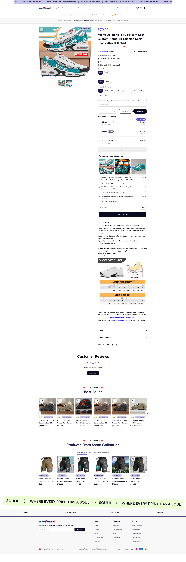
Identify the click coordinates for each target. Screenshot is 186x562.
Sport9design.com (120, 320)
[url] (25, 512)
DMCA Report (59, 549)
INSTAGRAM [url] (70, 512)
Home (60, 21)
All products (67, 21)
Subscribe (79, 529)
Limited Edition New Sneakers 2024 (122, 317)
